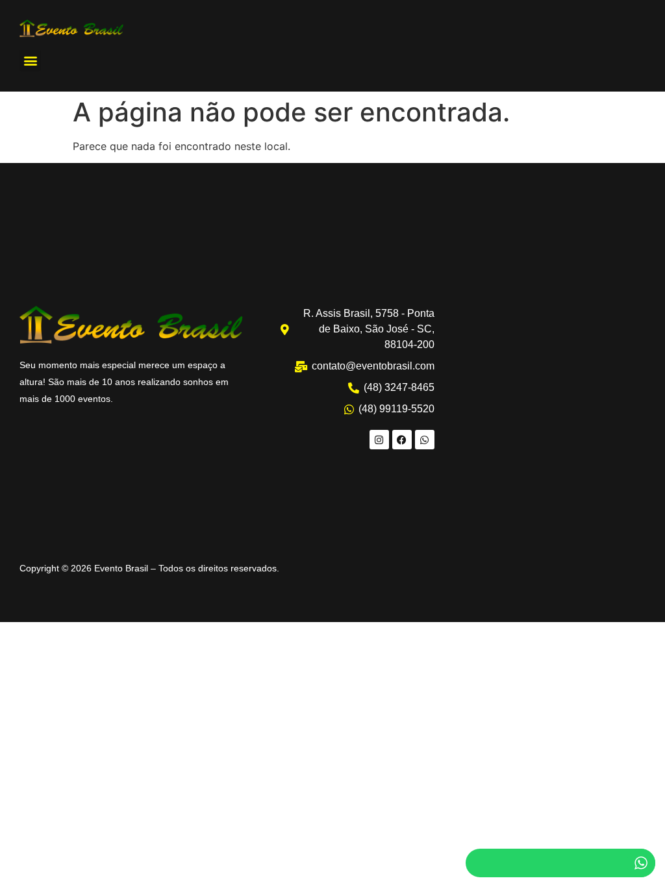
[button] (30, 60)
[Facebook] (402, 439)
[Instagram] (379, 439)
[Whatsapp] (424, 439)
